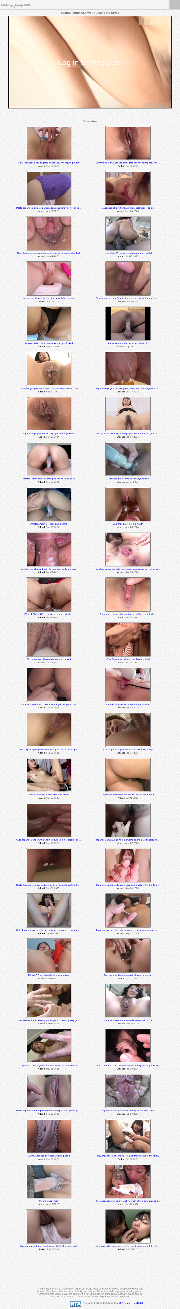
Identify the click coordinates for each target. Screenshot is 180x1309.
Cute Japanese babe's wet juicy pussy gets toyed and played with (129, 298)
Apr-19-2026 (52, 1204)
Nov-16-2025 (132, 1023)
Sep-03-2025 (52, 888)
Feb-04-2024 (132, 437)
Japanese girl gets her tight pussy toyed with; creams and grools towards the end (137, 930)
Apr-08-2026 (132, 1159)
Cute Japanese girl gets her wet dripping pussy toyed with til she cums (51, 930)
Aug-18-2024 (52, 527)
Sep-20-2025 (52, 933)
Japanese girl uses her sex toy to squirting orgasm (48, 298)
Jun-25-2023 (132, 256)
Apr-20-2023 (132, 166)
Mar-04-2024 (132, 482)
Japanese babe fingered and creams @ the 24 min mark (48, 1065)
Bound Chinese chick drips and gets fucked (128, 704)
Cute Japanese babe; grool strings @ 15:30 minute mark (48, 1246)
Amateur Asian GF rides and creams (49, 524)
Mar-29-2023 (52, 166)
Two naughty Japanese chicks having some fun (128, 975)
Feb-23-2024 (52, 482)
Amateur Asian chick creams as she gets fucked (49, 343)
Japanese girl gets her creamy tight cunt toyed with (48, 433)
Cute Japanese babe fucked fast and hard (128, 659)
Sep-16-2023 (132, 346)
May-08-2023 (132, 211)
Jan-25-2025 (52, 707)
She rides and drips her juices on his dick (128, 343)
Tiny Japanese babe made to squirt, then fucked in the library (128, 1156)
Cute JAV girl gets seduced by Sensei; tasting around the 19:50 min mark (133, 1246)
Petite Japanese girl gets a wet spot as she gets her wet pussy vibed (51, 208)
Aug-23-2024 (132, 527)
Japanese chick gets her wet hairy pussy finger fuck (128, 1110)
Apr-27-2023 (52, 211)
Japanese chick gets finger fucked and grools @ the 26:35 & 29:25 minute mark (136, 885)
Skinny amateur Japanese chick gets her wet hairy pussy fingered (129, 162)
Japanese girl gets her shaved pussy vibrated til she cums (48, 388)
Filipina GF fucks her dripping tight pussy (48, 975)
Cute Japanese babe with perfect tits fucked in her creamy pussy (49, 840)
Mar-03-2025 (52, 798)
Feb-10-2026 (132, 1069)
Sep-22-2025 (132, 933)
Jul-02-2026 (53, 1249)
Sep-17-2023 (52, 391)
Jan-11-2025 (52, 662)
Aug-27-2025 (132, 843)
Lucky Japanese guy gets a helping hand (49, 1156)
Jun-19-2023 (52, 256)
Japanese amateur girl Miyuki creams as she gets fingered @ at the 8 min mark (136, 840)
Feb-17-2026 (52, 1114)
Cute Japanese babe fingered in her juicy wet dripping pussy (48, 162)
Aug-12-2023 (52, 346)
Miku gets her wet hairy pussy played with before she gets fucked (129, 433)
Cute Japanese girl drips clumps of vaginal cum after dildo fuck (48, 253)
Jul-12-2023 (53, 301)
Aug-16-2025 (52, 843)
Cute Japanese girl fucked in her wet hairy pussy (128, 749)
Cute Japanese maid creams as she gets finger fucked (48, 704)
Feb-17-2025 (132, 753)
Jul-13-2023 (132, 301)
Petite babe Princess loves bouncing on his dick (128, 253)
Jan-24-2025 (132, 662)
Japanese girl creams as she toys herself (128, 478)
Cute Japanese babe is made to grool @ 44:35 (128, 1020)
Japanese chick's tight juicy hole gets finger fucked (128, 208)
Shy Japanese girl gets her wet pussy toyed (49, 659)
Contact (138, 1302)
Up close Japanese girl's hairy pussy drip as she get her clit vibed (129, 569)
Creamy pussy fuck (48, 1201)
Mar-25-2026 (52, 1159)
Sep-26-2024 (132, 572)
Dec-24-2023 (132, 391)
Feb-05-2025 (132, 707)
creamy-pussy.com (16, 5)
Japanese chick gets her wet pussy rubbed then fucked (128, 614)
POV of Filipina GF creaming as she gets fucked (48, 614)
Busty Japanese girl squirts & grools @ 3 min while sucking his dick (50, 885)
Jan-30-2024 (52, 437)
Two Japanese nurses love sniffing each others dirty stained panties (130, 1201)
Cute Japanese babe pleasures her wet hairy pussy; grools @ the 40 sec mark (135, 1065)
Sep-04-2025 (132, 888)
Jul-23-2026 (132, 1249)
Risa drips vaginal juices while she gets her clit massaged (48, 749)
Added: (42, 166)
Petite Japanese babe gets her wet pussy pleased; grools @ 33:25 (50, 1110)
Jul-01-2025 (132, 798)
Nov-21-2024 (52, 617)
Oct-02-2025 (52, 978)
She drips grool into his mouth (128, 524)
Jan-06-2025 (132, 617)
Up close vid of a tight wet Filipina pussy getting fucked (48, 569)
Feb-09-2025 (52, 753)
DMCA (128, 1302)
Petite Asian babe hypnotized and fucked (49, 794)
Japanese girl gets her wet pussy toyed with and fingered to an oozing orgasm (135, 388)
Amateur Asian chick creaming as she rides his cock (49, 478)
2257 (120, 1302)
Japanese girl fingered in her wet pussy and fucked (128, 794)
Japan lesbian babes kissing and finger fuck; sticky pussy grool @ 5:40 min (54, 1020)
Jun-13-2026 (132, 1204)
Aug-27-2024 (52, 572)
